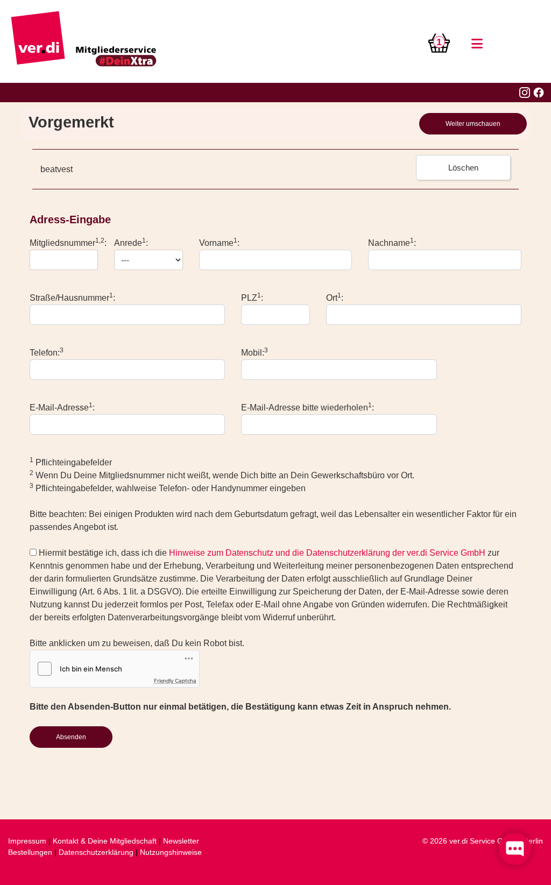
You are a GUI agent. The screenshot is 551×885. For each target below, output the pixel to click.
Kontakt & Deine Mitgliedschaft (105, 841)
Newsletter (181, 841)
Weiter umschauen (473, 124)
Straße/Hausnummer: (72, 297)
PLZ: (252, 297)
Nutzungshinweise (171, 852)
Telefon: (46, 351)
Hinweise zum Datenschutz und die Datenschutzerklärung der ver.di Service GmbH (327, 552)
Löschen (463, 167)
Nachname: (392, 242)
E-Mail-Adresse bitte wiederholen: (307, 406)
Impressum (27, 841)
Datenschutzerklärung (96, 852)
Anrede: (131, 242)
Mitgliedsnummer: (68, 242)
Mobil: (254, 351)
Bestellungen (30, 852)
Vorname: (219, 242)
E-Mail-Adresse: (62, 406)
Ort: (334, 297)
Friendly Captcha (175, 680)
